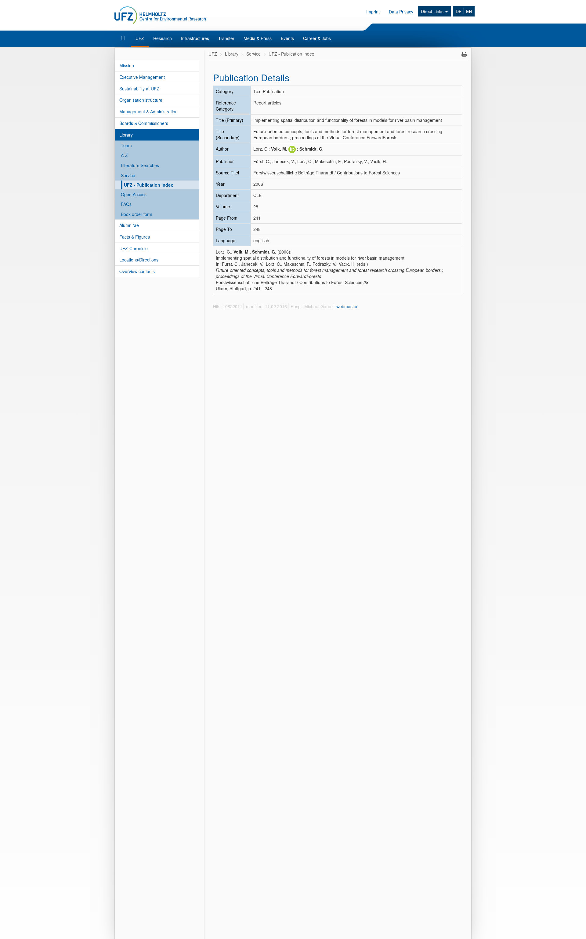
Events (287, 38)
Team (126, 145)
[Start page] (123, 38)
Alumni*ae (129, 225)
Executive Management (142, 77)
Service (128, 175)
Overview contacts (137, 271)
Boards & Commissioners (143, 123)
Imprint (373, 12)
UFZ (140, 38)
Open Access (133, 194)
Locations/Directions (138, 260)
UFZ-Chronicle (133, 248)
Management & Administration (148, 111)
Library (126, 135)
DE (458, 11)
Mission (126, 65)
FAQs (126, 204)
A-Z (124, 155)
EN (469, 11)
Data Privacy (401, 12)
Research (162, 38)
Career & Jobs (317, 38)
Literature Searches (140, 165)
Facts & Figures (134, 237)
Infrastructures (195, 38)
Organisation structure (140, 100)
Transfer (226, 38)
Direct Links (433, 11)
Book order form (136, 214)
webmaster (347, 306)
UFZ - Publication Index (148, 185)
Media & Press (258, 38)
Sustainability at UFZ (139, 89)
